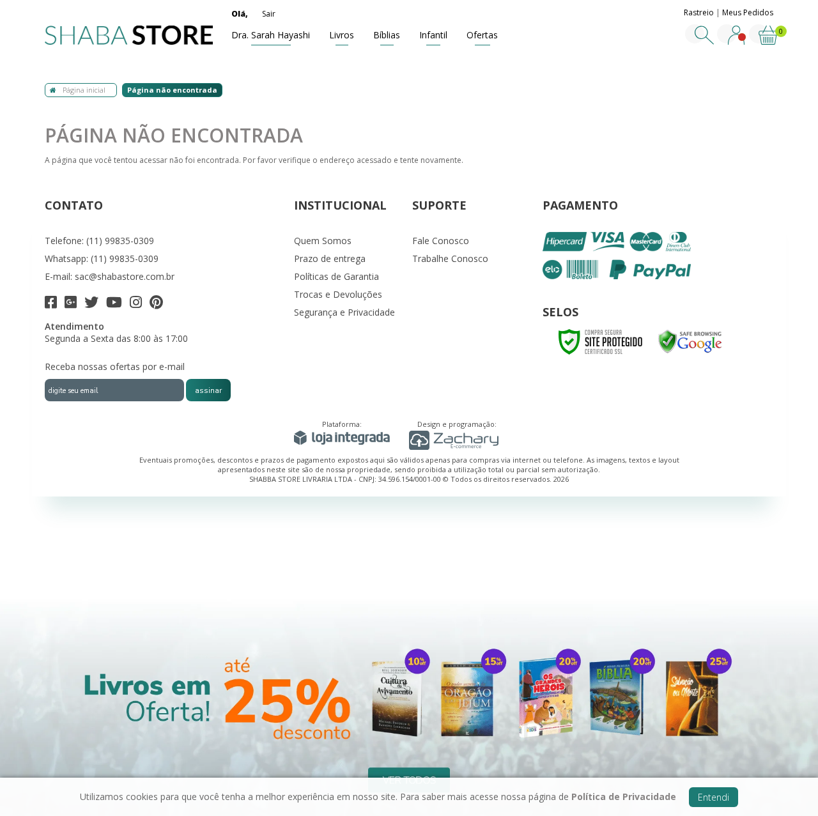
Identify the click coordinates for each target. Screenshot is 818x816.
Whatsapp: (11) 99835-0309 (101, 258)
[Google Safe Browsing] (690, 341)
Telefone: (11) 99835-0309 (99, 241)
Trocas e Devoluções (338, 294)
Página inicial (84, 90)
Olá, (239, 13)
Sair (268, 13)
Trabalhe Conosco (450, 258)
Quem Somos (322, 241)
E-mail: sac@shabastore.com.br (109, 276)
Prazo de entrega (330, 258)
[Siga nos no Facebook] (51, 304)
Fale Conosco (440, 241)
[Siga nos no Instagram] (136, 304)
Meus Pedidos (747, 12)
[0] (768, 41)
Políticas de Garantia (336, 276)
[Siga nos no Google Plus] (71, 304)
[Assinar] (208, 390)
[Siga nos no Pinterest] (156, 304)
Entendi (713, 797)
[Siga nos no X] (91, 304)
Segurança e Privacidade (344, 312)
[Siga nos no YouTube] (114, 304)
